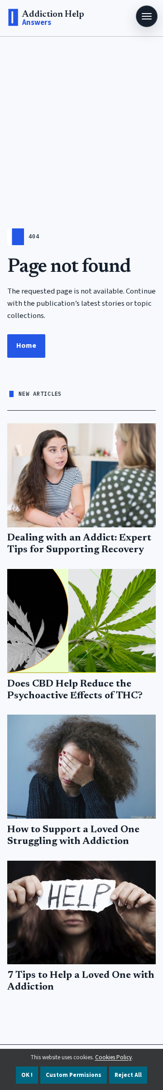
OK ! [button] (27, 1075)
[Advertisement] (81, 122)
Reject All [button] (128, 1075)
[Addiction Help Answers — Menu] (147, 16)
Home (26, 346)
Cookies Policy (113, 1057)
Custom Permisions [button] (73, 1075)
